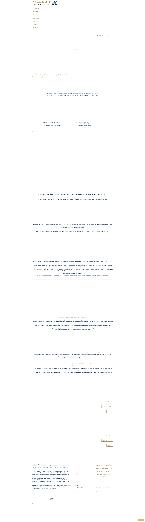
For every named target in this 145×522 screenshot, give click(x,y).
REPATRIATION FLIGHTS (101, 476)
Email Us (110, 411)
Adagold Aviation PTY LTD (104, 487)
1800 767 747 (79, 464)
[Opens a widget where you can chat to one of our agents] (141, 520)
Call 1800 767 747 (99, 35)
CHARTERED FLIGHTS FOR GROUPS (103, 470)
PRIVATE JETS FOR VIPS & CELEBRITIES (104, 474)
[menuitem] (36, 7)
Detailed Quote (108, 401)
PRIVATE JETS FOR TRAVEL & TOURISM (104, 466)
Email (77, 485)
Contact (108, 35)
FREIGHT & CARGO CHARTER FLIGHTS (104, 468)
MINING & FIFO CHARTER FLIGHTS (103, 465)
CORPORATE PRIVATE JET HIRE (102, 463)
